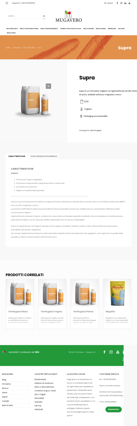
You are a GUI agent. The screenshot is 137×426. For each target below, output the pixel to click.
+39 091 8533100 (109, 379)
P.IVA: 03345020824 (108, 402)
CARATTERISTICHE (16, 156)
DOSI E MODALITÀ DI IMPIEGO (44, 156)
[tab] (17, 156)
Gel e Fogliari (95, 130)
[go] (44, 16)
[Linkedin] (125, 3)
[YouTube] (129, 3)
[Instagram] (121, 3)
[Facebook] (117, 3)
